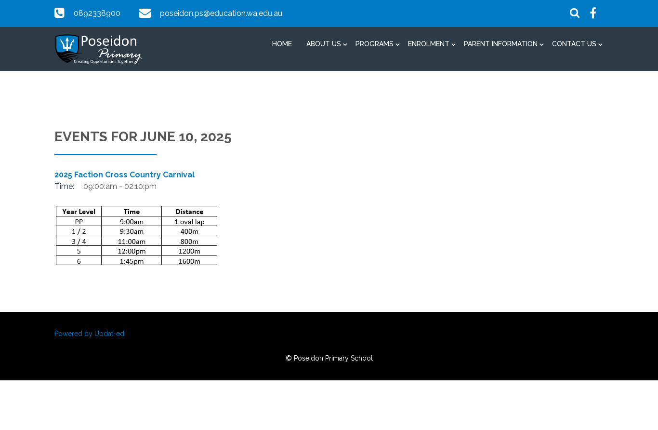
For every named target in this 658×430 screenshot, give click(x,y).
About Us (323, 44)
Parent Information (501, 44)
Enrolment (428, 44)
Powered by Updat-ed (89, 333)
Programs (374, 44)
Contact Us (574, 44)
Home (282, 44)
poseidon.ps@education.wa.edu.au (221, 13)
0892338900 (97, 13)
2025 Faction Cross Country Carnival (124, 174)
